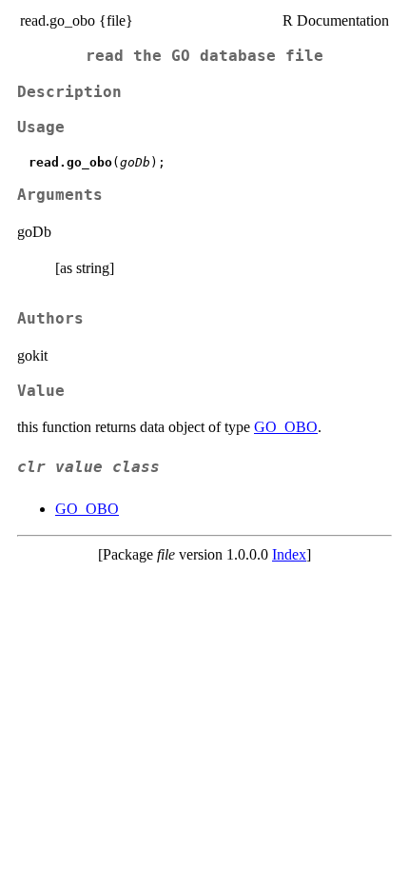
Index (289, 554)
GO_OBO (286, 427)
